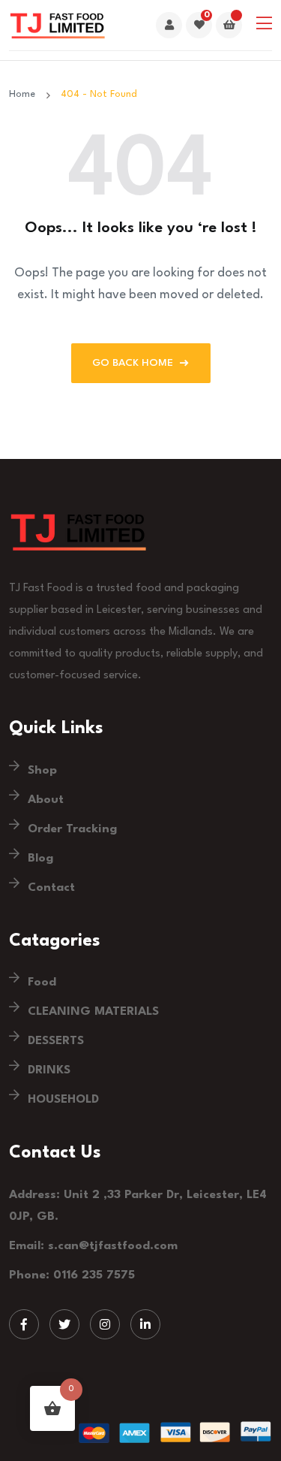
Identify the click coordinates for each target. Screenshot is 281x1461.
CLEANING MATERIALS (93, 1012)
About (46, 800)
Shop (42, 771)
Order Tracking (72, 829)
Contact (51, 888)
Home (25, 94)
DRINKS (49, 1070)
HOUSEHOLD (63, 1100)
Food (42, 983)
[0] (199, 26)
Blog (40, 859)
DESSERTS (56, 1041)
